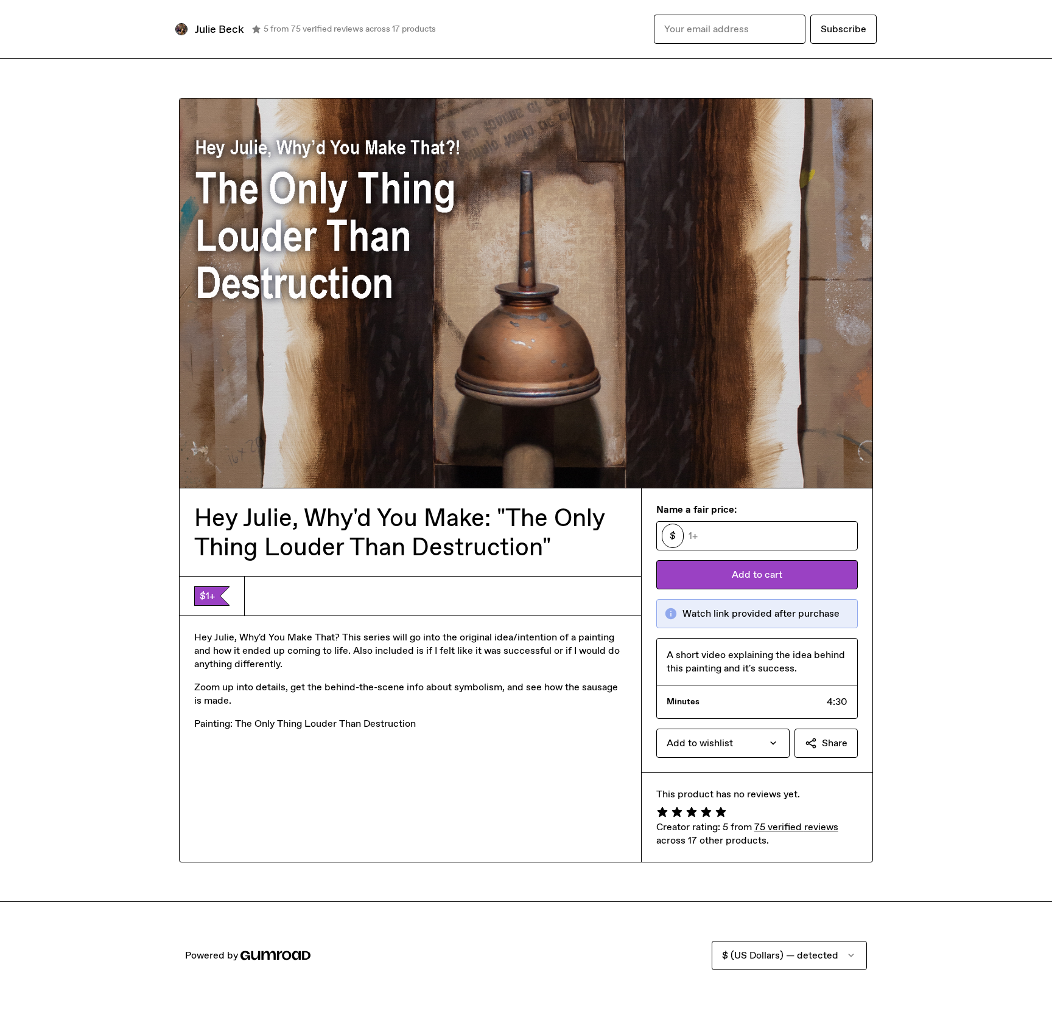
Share (834, 743)
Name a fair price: (696, 509)
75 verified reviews (796, 827)
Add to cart (757, 574)
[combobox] (723, 743)
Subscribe (843, 29)
